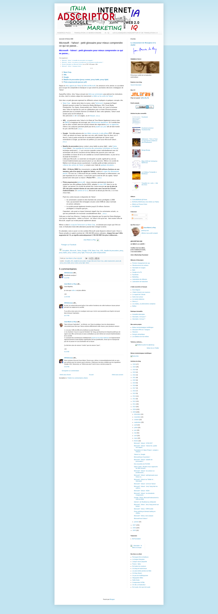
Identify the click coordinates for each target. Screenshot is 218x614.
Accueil (91, 374)
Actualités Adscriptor (138, 314)
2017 (134, 388)
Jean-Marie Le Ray (89, 240)
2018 (134, 385)
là (77, 116)
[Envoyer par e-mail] (90, 258)
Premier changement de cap (141, 263)
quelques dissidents (107, 165)
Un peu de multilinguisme (140, 575)
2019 (134, 383)
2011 (134, 404)
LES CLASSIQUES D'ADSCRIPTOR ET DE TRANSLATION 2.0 (135, 33)
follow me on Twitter (153, 348)
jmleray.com (145, 230)
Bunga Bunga (146, 150)
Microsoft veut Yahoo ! (140, 518)
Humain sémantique (138, 334)
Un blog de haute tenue (139, 568)
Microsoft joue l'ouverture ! (142, 457)
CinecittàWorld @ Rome (139, 199)
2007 (134, 525)
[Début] (98, 115)
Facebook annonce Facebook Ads (148, 128)
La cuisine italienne (138, 299)
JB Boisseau (68, 273)
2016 (134, 391)
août (135, 425)
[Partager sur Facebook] (96, 258)
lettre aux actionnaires (95, 94)
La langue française (138, 559)
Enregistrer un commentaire (70, 371)
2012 (134, 401)
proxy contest (72, 252)
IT (147, 98)
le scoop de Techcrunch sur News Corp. (82, 225)
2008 (134, 412)
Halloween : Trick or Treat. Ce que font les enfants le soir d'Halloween (150, 140)
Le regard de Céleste (138, 294)
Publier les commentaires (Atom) (78, 378)
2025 (134, 367)
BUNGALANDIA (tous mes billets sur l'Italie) (145, 202)
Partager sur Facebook (68, 245)
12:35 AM (67, 297)
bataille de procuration (111, 250)
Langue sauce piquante (139, 561)
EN (145, 98)
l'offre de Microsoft (89, 86)
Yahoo (79, 250)
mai (135, 433)
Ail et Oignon (136, 290)
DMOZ (67, 122)
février (136, 441)
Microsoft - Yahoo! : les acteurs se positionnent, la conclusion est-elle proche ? (82, 62)
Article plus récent (65, 374)
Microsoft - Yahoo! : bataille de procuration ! (143, 460)
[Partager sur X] (94, 258)
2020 (134, 380)
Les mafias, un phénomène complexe (143, 304)
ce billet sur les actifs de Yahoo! (102, 96)
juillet (136, 427)
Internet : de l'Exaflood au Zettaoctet (145, 502)
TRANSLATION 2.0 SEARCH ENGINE (87, 33)
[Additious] (60, 250)
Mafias (134, 306)
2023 (134, 372)
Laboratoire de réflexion (139, 279)
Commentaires (138, 218)
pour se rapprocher (112, 124)
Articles (135, 215)
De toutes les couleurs (139, 566)
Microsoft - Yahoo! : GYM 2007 (143, 443)
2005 (134, 530)
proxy (121, 250)
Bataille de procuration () (86, 79)
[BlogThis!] (92, 258)
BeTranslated (136, 539)
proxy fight (81, 252)
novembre (137, 417)
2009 (134, 409)
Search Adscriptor (136, 85)
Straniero (135, 332)
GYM (89, 250)
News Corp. (68, 72)
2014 (134, 396)
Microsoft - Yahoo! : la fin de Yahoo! (145, 484)
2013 (134, 399)
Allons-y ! (135, 301)
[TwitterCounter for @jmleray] (144, 345)
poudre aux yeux (101, 126)
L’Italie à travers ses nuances (141, 292)
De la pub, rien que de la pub (141, 587)
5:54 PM (66, 367)
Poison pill (88, 252)
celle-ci (74, 290)
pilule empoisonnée (99, 252)
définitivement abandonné (99, 122)
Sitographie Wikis (137, 578)
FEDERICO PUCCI (64, 33)
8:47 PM (66, 315)
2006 (134, 528)
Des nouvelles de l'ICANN (142, 464)
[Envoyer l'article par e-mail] (86, 258)
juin (135, 430)
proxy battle (63, 252)
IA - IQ (107, 33)
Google (66, 77)
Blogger (112, 599)
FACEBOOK (136, 206)
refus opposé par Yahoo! (74, 86)
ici (73, 116)
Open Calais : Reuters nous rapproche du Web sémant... (146, 467)
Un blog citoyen (137, 573)
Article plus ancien (117, 374)
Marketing (135, 277)
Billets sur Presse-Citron (139, 204)
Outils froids (136, 580)
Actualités (66, 250)
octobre (136, 419)
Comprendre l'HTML (138, 582)
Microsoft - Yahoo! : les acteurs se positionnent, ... (144, 471)
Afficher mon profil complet (149, 233)
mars (136, 438)
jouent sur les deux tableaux (100, 338)
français (92, 116)
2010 (134, 406)
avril (135, 435)
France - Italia (136, 564)
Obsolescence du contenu (140, 265)
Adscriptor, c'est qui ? (138, 319)
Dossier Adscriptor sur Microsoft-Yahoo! (72, 64)
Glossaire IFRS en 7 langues (141, 329)
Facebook (145, 117)
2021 (134, 377)
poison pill (81, 182)
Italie (133, 270)
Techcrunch (99, 103)
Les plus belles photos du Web (141, 571)
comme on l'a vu (82, 190)
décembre (137, 414)
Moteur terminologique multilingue (142, 327)
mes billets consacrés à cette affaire (96, 133)
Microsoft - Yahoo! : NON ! (142, 491)
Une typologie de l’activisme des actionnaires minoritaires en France (95, 148)
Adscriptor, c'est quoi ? (139, 317)
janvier (136, 522)
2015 (134, 393)
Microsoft (73, 250)
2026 (134, 364)
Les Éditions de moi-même (140, 336)
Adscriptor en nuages (138, 268)
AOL (65, 75)
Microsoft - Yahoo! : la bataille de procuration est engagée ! (77, 60)
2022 (134, 375)
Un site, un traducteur (138, 585)
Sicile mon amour (137, 297)
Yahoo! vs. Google (139, 454)
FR (143, 98)
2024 (134, 369)
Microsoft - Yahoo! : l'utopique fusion (71, 66)
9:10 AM (66, 351)
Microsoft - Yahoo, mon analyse (143, 516)
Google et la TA (137, 272)
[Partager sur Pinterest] (98, 258)
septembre (137, 422)
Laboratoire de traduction (140, 281)
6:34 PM (66, 278)
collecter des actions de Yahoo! (73, 165)
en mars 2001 (102, 184)
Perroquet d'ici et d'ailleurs (140, 557)
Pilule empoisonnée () (75, 82)
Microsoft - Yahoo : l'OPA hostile (143, 509)
